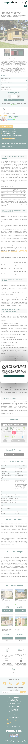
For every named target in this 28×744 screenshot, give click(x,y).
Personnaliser (14, 378)
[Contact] (19, 3)
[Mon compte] (22, 2)
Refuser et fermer (15, 363)
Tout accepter (14, 376)
